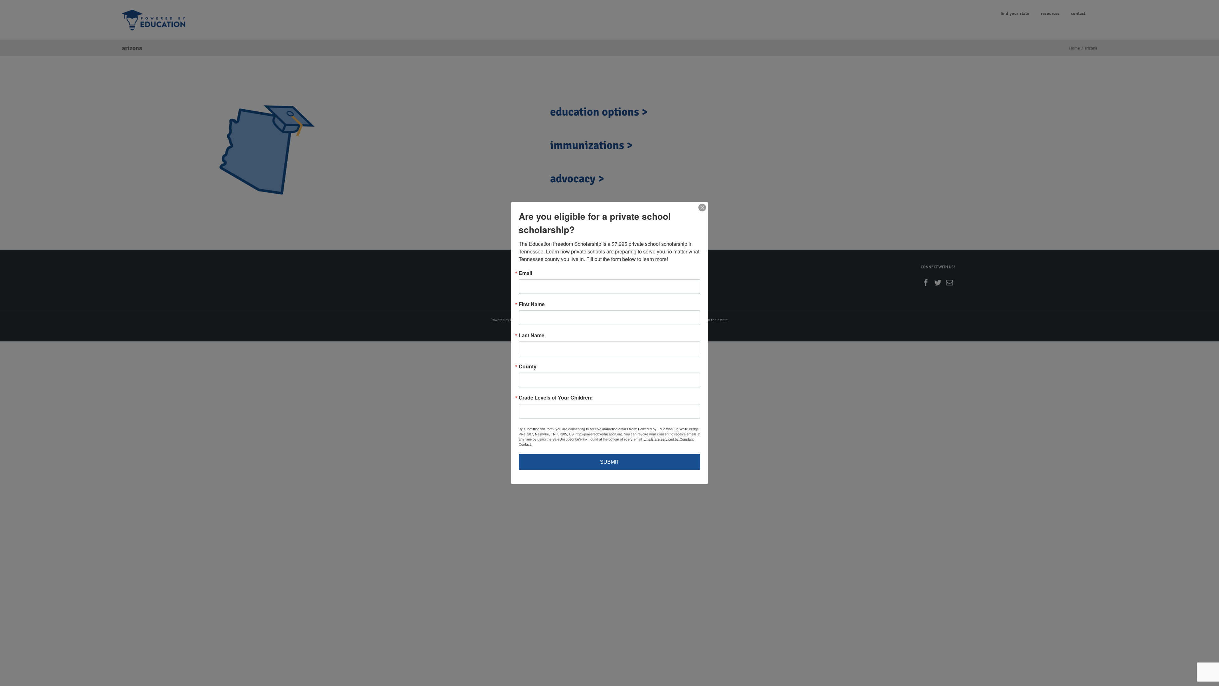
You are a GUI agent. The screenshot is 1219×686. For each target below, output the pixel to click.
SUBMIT (609, 462)
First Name (532, 304)
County (527, 366)
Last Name (531, 335)
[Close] (702, 208)
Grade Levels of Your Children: (556, 397)
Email (525, 273)
